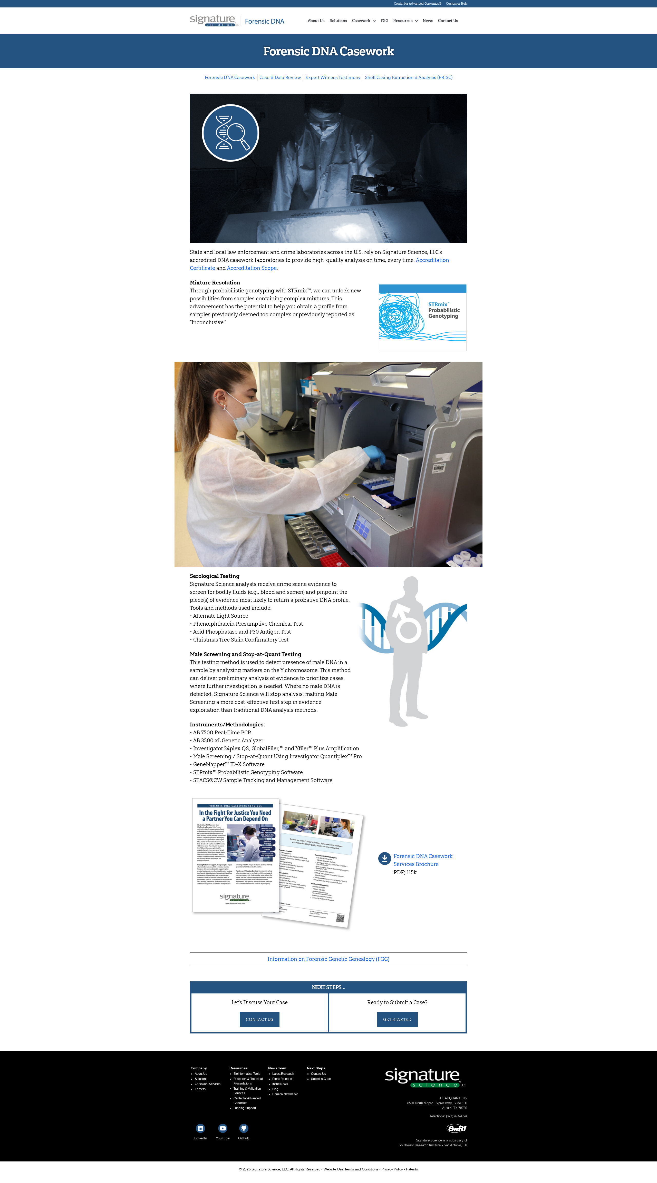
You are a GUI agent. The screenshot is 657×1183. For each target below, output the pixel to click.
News (428, 20)
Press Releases (282, 1079)
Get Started (397, 1019)
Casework (361, 20)
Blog (275, 1089)
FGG (384, 20)
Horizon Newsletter (285, 1094)
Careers (200, 1089)
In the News (280, 1084)
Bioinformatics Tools (247, 1074)
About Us (316, 20)
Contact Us (448, 20)
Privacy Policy (392, 1169)
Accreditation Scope (252, 268)
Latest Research (283, 1074)
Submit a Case (321, 1079)
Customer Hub (456, 3)
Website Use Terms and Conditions (351, 1169)
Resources (402, 20)
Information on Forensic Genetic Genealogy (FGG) (328, 959)
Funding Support (245, 1108)
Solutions (338, 20)
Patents (412, 1169)
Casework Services (207, 1084)
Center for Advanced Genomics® (417, 3)
